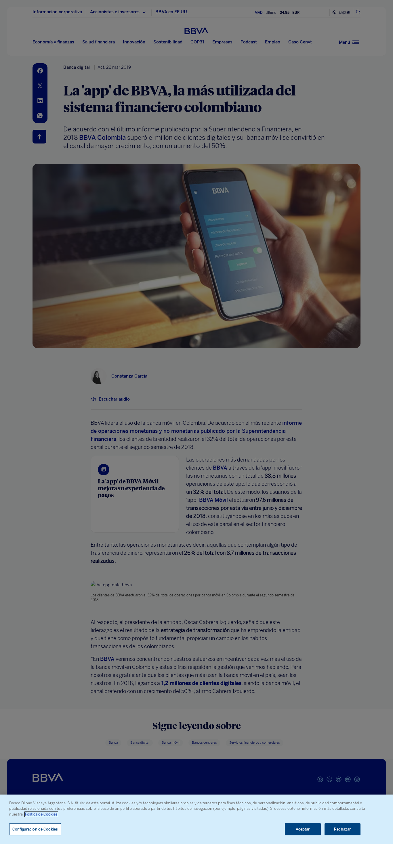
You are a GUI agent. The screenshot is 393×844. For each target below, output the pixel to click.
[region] (196, 819)
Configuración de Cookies (35, 829)
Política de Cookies (41, 814)
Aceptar (303, 829)
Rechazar (342, 829)
